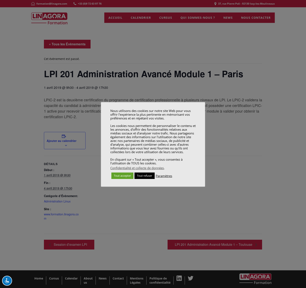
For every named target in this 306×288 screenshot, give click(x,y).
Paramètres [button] (164, 176)
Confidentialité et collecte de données (137, 168)
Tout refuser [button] (144, 176)
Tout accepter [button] (122, 176)
